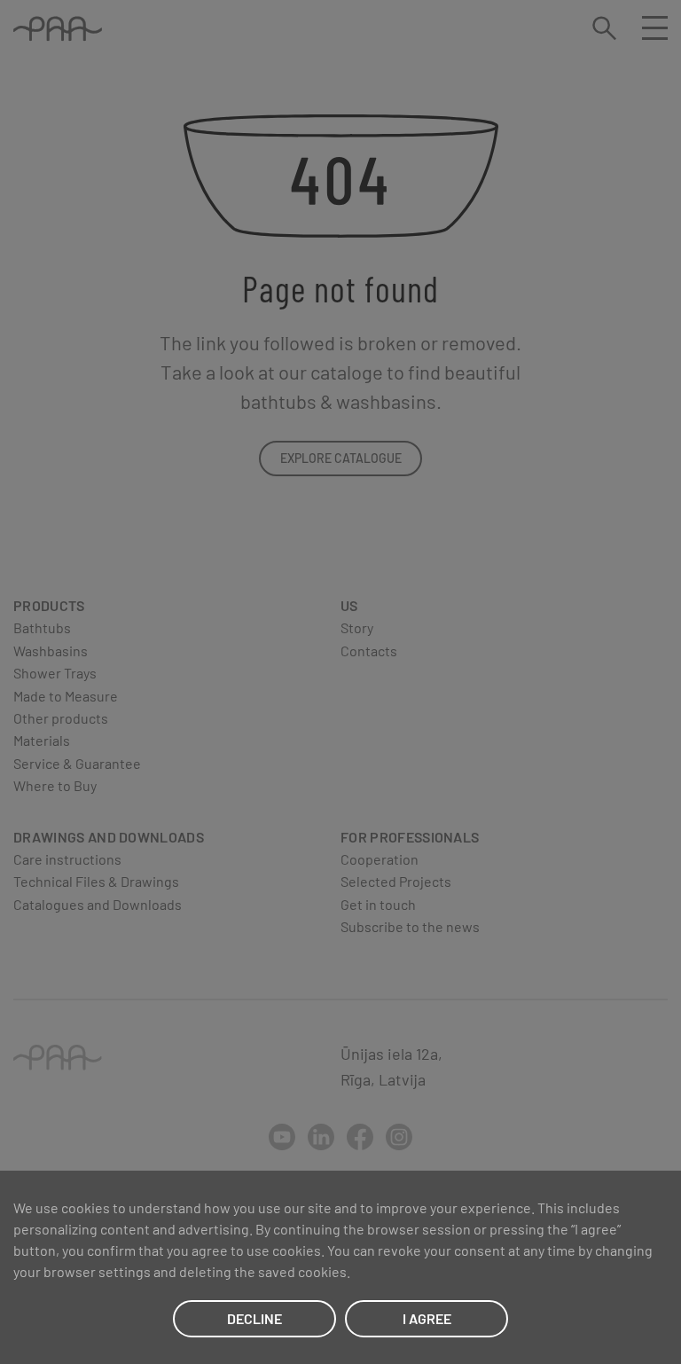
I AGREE (427, 1318)
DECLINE (254, 1318)
